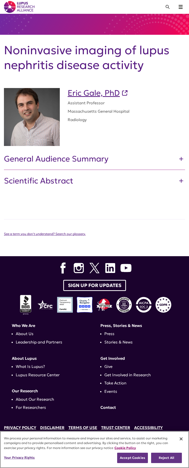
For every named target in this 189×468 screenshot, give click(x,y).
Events (110, 391)
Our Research (25, 390)
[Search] (168, 7)
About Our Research (35, 399)
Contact (108, 407)
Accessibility (148, 427)
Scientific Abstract (38, 181)
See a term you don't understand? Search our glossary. (45, 234)
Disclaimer (52, 427)
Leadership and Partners (39, 342)
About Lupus (24, 358)
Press (109, 333)
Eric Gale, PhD (94, 93)
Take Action (115, 382)
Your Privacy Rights (19, 457)
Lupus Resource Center (38, 374)
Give (108, 366)
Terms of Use (82, 427)
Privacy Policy (20, 427)
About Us (24, 333)
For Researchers (31, 407)
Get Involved (112, 358)
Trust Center (115, 427)
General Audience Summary (56, 159)
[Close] (181, 438)
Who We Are (23, 325)
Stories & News (118, 342)
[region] (94, 449)
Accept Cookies (132, 458)
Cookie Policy (125, 448)
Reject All (166, 458)
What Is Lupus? (30, 366)
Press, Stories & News (121, 325)
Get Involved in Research (127, 374)
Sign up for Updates (94, 285)
